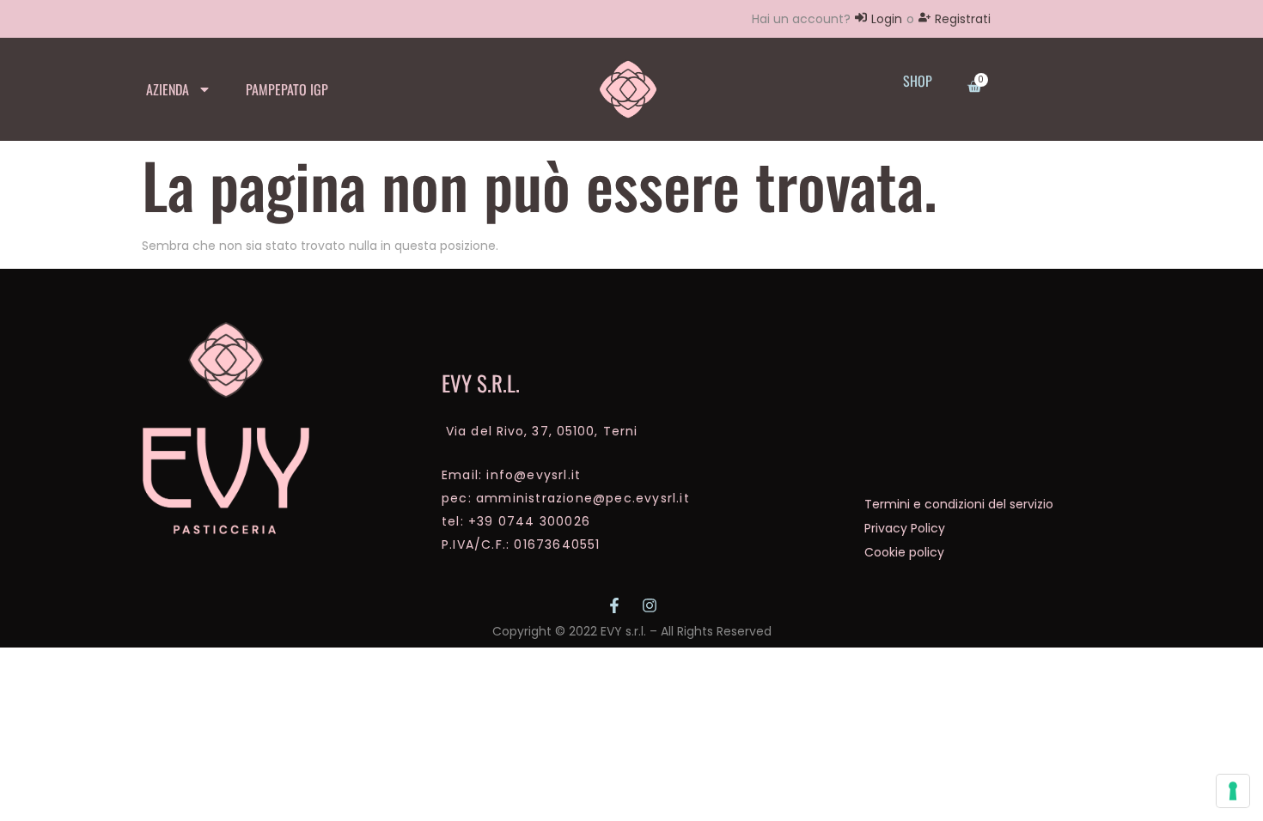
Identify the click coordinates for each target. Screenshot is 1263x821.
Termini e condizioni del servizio (958, 504)
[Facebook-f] (614, 605)
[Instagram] (649, 605)
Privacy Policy (904, 528)
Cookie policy (904, 552)
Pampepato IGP (287, 89)
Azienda (167, 89)
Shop (917, 80)
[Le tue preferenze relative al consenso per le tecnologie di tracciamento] (1233, 791)
